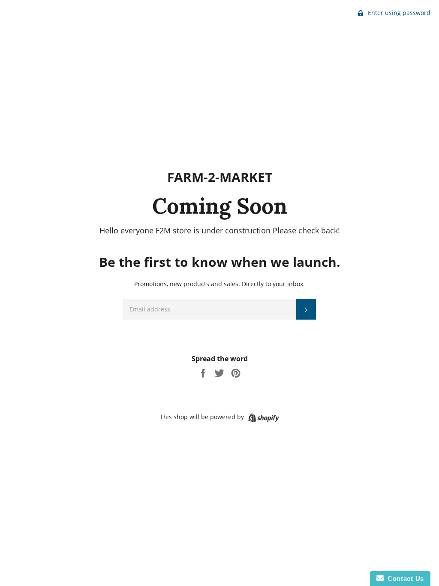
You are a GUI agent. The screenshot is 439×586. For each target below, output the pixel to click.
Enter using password (398, 13)
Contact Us (404, 578)
